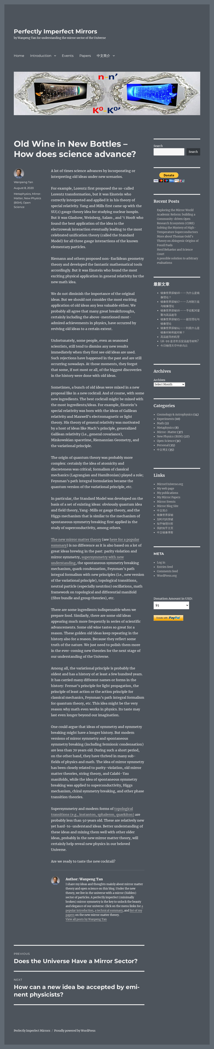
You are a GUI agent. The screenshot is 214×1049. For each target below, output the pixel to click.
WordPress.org (167, 575)
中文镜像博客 (165, 532)
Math (160, 423)
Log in (161, 562)
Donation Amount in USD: (173, 598)
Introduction (40, 56)
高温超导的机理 (170, 337)
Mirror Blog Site (167, 506)
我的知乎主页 (165, 528)
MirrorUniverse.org (170, 484)
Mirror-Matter (167, 432)
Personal (163, 445)
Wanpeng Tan (23, 182)
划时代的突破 (165, 519)
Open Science (166, 441)
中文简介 (103, 56)
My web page (165, 488)
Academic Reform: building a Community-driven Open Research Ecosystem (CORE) (176, 219)
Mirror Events (166, 501)
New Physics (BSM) (170, 436)
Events (68, 56)
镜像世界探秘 (165, 515)
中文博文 (162, 449)
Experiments (165, 419)
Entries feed (165, 567)
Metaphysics (22, 193)
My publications (167, 493)
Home (19, 56)
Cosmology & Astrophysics (175, 414)
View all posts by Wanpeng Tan (86, 919)
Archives (159, 380)
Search (158, 146)
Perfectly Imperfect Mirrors (55, 31)
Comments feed (167, 571)
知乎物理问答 (165, 523)
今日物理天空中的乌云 (174, 345)
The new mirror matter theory (76, 539)
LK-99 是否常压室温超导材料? (179, 341)
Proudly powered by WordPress (75, 1030)
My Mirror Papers (168, 497)
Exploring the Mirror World (175, 210)
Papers (85, 56)
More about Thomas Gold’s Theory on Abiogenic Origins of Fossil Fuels (178, 241)
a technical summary (109, 910)
